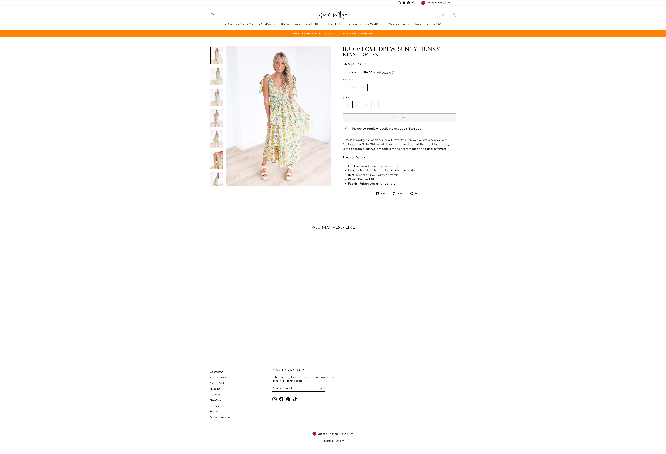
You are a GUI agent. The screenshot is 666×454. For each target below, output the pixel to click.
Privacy (214, 406)
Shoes (354, 24)
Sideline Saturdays (239, 24)
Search (214, 411)
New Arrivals (290, 24)
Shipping (215, 388)
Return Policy (218, 377)
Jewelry (373, 24)
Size (346, 97)
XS (348, 105)
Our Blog (215, 394)
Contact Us (216, 371)
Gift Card (433, 24)
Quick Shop (239, 322)
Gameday (266, 24)
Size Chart (216, 400)
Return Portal (218, 383)
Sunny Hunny (355, 87)
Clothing (313, 24)
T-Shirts (334, 24)
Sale (418, 24)
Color (348, 80)
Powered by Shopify (333, 440)
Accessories (397, 24)
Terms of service (220, 417)
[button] (399, 72)
